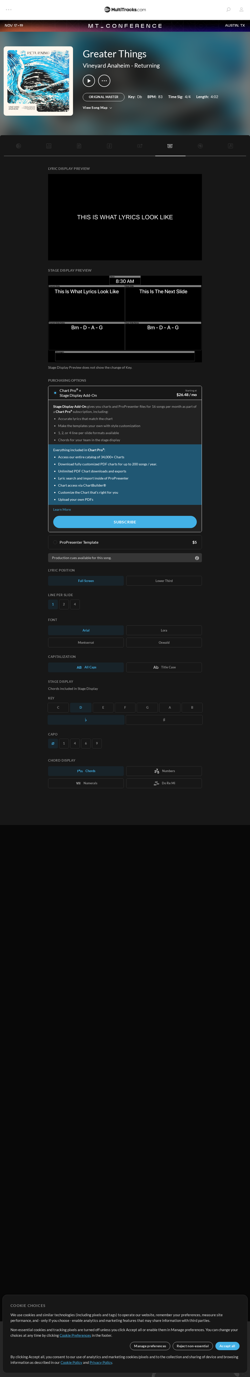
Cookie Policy (71, 1362)
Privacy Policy (101, 1362)
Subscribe (125, 522)
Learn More (62, 509)
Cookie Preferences (75, 1335)
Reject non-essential (193, 1346)
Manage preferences (150, 1346)
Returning (147, 65)
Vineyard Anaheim (106, 65)
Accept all (227, 1346)
